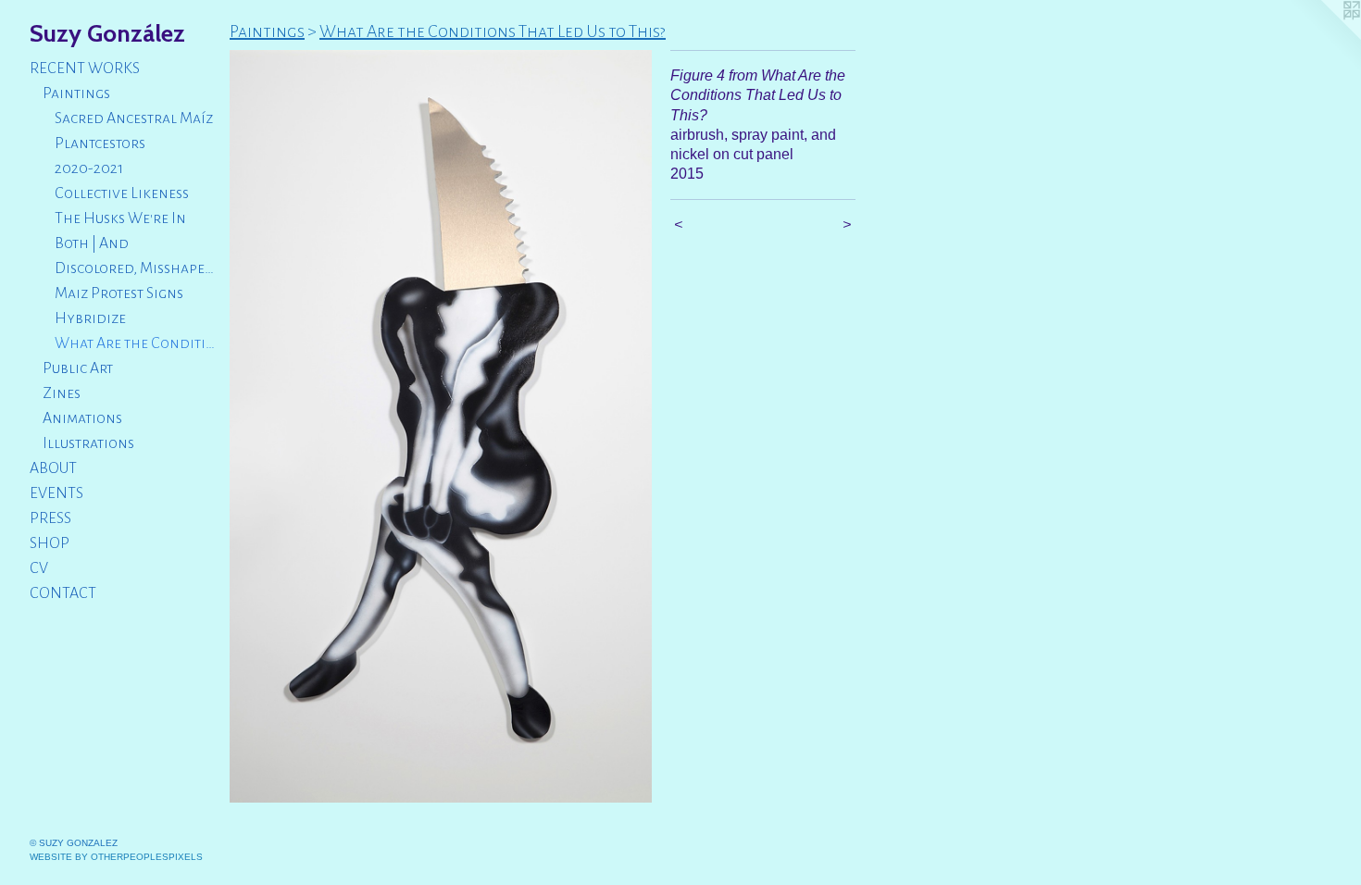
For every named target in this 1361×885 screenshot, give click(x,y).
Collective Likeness (122, 193)
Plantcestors (100, 143)
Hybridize (90, 318)
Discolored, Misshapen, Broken (135, 268)
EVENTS (56, 493)
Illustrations (88, 443)
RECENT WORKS (85, 68)
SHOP (49, 543)
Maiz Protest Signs (119, 293)
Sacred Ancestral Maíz (134, 118)
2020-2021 (89, 168)
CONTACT (63, 593)
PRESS (50, 518)
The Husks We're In (120, 218)
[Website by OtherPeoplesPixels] (1324, 37)
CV (39, 568)
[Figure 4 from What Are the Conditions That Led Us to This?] (441, 426)
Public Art (78, 368)
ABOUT (53, 468)
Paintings (76, 93)
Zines (62, 393)
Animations (82, 418)
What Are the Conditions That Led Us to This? (135, 343)
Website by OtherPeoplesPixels (116, 857)
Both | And (92, 243)
